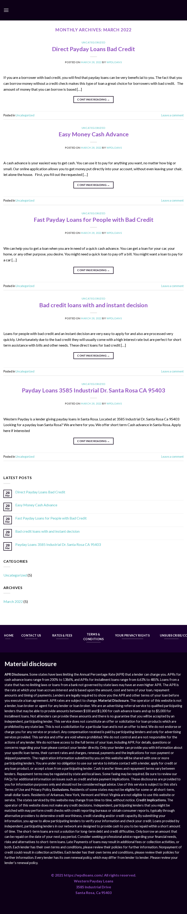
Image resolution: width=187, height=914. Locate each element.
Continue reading (93, 99)
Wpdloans (114, 62)
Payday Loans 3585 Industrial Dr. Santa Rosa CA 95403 (93, 390)
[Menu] (6, 10)
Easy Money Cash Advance (94, 134)
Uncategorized (93, 42)
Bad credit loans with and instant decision (93, 305)
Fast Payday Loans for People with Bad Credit (93, 219)
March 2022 (13, 601)
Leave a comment (172, 115)
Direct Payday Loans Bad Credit (93, 48)
